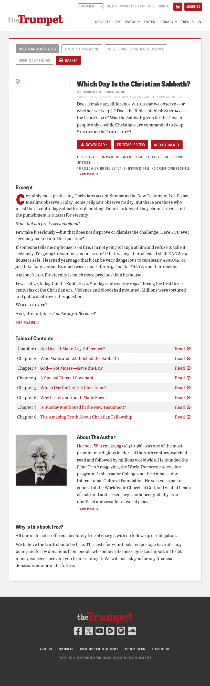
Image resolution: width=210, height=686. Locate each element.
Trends (187, 21)
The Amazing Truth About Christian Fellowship (86, 417)
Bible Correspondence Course (136, 48)
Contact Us (66, 649)
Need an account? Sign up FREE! (130, 6)
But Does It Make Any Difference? (72, 348)
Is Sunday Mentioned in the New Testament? (83, 407)
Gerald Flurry (108, 21)
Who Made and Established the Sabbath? (80, 358)
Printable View (131, 144)
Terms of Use (161, 649)
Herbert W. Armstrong (104, 91)
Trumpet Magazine (82, 48)
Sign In (164, 6)
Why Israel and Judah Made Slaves (74, 397)
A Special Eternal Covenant (66, 378)
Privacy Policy (135, 649)
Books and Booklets (37, 48)
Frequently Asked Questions (99, 649)
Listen (149, 21)
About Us (193, 6)
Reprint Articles (34, 60)
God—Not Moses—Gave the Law (71, 368)
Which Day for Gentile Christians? (73, 387)
